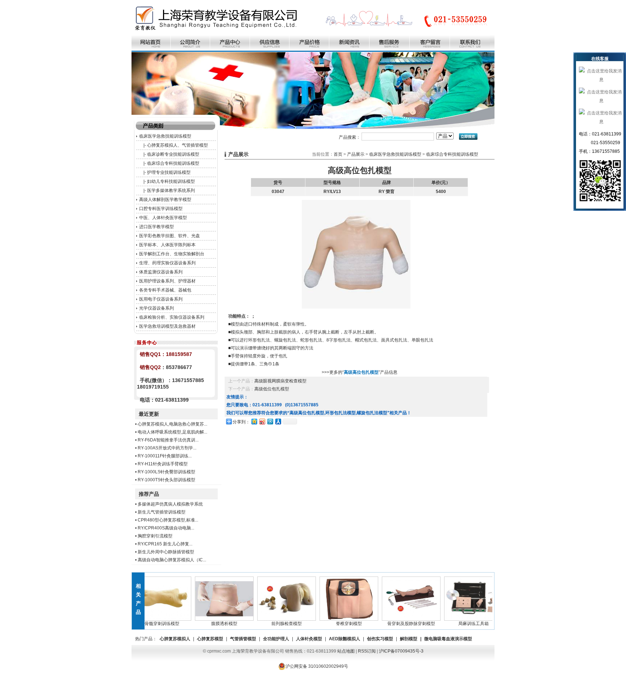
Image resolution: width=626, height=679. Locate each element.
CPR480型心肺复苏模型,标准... (168, 520)
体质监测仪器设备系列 (161, 271)
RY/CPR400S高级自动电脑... (166, 528)
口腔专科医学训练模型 (161, 208)
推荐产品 (149, 494)
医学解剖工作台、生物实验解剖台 (171, 253)
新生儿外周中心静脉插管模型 (166, 551)
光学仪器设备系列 (156, 308)
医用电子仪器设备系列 (161, 299)
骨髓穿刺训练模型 (152, 623)
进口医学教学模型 (156, 226)
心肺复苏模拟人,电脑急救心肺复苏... (172, 424)
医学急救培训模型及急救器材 (167, 326)
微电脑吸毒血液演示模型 (448, 638)
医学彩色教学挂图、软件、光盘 (169, 235)
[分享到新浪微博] (262, 421)
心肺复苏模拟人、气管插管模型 (177, 145)
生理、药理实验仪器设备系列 (167, 262)
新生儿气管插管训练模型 (161, 512)
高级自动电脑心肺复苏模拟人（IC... (172, 559)
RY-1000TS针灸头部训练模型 (166, 479)
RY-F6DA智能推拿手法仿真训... (168, 440)
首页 (338, 154)
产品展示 (355, 154)
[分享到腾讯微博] (270, 421)
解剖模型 (408, 638)
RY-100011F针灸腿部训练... (165, 455)
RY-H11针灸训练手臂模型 (163, 463)
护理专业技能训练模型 (169, 172)
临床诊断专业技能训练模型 (173, 154)
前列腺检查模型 (277, 623)
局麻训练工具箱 (464, 623)
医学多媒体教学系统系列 (171, 190)
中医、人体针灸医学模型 (163, 217)
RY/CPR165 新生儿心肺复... (165, 543)
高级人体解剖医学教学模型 (165, 199)
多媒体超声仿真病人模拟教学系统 (170, 504)
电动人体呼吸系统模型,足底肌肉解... (172, 432)
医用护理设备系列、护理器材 (167, 281)
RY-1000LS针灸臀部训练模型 (166, 471)
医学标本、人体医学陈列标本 (167, 244)
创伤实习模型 (380, 638)
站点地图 (346, 651)
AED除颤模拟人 (344, 638)
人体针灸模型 (309, 638)
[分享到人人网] (278, 421)
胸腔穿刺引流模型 (155, 535)
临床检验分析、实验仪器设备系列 (171, 317)
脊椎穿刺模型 (340, 623)
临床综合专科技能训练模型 (173, 163)
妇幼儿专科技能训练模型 (171, 181)
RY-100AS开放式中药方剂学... (167, 447)
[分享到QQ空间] (254, 421)
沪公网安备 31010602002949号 (316, 666)
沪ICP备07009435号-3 (401, 651)
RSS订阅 (367, 651)
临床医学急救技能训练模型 (165, 136)
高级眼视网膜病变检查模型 (280, 380)
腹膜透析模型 (215, 623)
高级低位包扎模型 (271, 388)
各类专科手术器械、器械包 (165, 290)
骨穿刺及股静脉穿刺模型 (402, 623)
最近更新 (149, 414)
